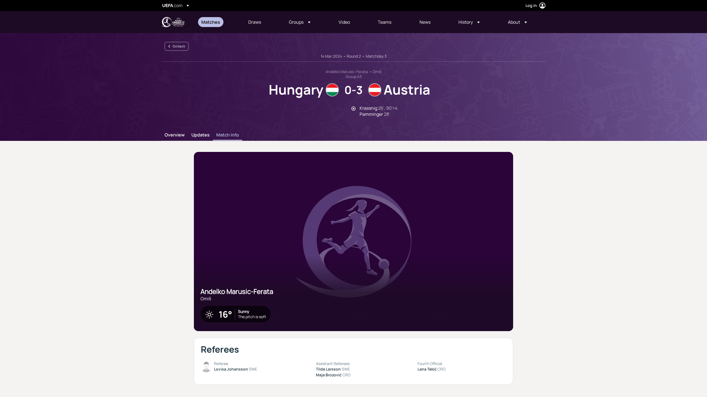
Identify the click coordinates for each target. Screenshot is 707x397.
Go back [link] (179, 46)
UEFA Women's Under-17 (172, 22)
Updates (200, 135)
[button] (299, 22)
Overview (175, 135)
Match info (227, 135)
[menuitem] (218, 22)
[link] (211, 22)
